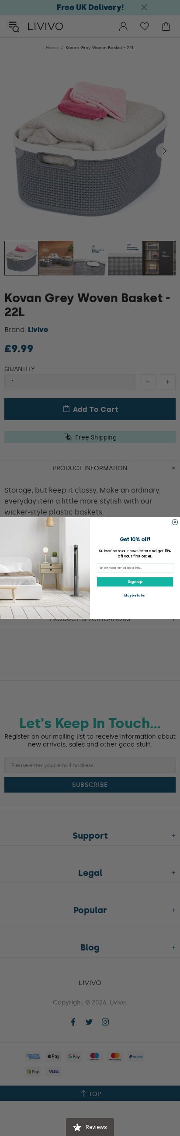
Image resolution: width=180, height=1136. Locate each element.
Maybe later (134, 595)
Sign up (135, 581)
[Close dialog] (175, 522)
